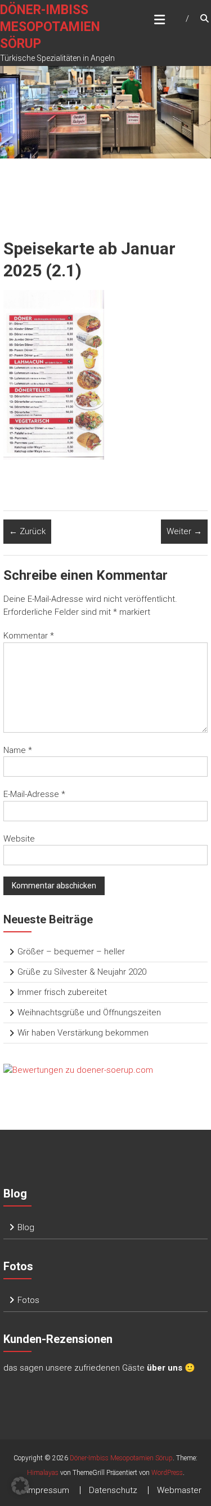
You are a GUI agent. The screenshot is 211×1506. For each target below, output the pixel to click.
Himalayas (43, 1473)
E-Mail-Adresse (34, 794)
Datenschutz (113, 1490)
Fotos (28, 1300)
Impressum (47, 1490)
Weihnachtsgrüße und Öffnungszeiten (89, 1012)
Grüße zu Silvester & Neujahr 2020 (81, 972)
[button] (20, 1485)
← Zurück (27, 531)
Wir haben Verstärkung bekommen (83, 1033)
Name (17, 750)
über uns (164, 1368)
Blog (25, 1227)
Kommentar (28, 636)
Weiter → (184, 531)
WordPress (167, 1473)
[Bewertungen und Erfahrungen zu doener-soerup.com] (78, 1069)
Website (19, 839)
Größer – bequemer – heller (71, 951)
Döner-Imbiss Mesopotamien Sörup (50, 26)
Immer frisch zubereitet (62, 992)
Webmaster (179, 1490)
